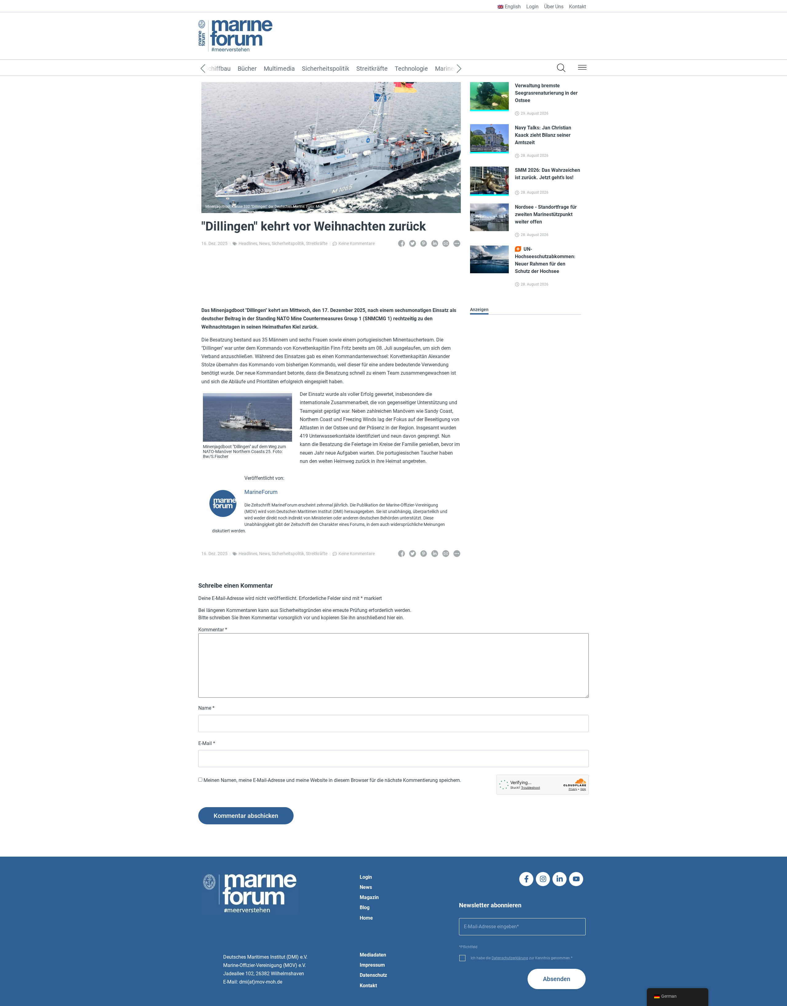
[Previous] (212, 68)
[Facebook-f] (526, 879)
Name (206, 708)
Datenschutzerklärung (510, 958)
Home (366, 918)
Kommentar (212, 629)
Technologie (411, 68)
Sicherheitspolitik (325, 68)
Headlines (248, 243)
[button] (582, 68)
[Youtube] (576, 879)
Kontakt (577, 7)
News (264, 243)
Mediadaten (373, 955)
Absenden (556, 979)
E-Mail (206, 743)
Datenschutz (373, 975)
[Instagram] (543, 879)
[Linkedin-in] (559, 879)
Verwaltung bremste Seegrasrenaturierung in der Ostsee (546, 93)
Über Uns (554, 7)
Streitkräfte (372, 68)
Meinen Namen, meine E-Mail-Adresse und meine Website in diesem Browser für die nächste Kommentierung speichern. (332, 780)
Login (532, 7)
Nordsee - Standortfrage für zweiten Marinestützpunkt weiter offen (546, 214)
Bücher (247, 68)
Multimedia (279, 68)
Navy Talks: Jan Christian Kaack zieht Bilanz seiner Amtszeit (543, 135)
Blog (365, 907)
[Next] (449, 68)
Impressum (372, 965)
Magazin (369, 897)
